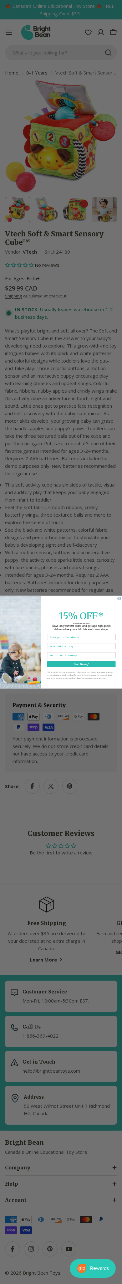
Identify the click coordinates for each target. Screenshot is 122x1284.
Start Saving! (81, 664)
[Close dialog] (119, 598)
